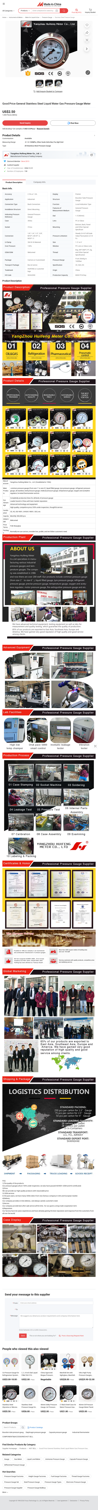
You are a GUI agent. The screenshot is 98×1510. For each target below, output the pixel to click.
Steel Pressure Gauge (32, 1482)
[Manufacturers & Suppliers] (49, 4)
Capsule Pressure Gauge (79, 1459)
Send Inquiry (25, 123)
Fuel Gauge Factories (59, 1476)
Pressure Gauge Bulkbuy (36, 1488)
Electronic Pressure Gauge (76, 1482)
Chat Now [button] (74, 123)
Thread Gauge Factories (80, 1476)
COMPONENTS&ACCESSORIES (13, 1436)
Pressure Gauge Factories (13, 1476)
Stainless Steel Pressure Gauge (65, 17)
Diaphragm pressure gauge (36, 1432)
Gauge (6, 1459)
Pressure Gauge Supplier (13, 1488)
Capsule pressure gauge (58, 1432)
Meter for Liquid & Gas (32, 17)
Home (4, 17)
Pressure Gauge (47, 17)
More (4, 1492)
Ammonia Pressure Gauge (55, 1459)
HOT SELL (29, 1436)
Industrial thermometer (80, 1432)
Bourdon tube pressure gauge (13, 1432)
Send (23, 1335)
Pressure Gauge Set (11, 1482)
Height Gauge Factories (37, 1476)
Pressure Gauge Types (53, 1482)
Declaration (73, 1501)
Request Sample (43, 129)
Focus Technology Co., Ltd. (33, 1501)
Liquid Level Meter (33, 1459)
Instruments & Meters (16, 17)
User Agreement (62, 1501)
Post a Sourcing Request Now (71, 1335)
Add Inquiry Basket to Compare (49, 91)
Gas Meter (18, 1459)
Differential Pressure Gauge (14, 1465)
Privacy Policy (84, 1501)
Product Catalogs (36, 1427)
